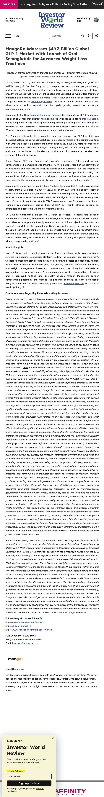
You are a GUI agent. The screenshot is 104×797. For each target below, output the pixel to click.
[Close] (53, 738)
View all (97, 4)
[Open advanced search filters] (89, 36)
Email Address (15, 771)
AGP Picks (9, 4)
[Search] (82, 36)
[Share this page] (97, 36)
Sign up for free (29, 783)
